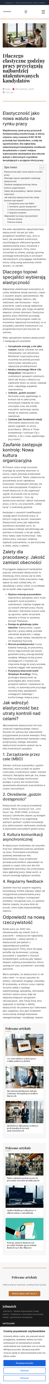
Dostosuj (24, 1370)
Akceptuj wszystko (24, 1363)
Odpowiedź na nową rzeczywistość (21, 216)
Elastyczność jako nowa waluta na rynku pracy (23, 173)
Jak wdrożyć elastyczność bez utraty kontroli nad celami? (21, 199)
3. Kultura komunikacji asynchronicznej (23, 209)
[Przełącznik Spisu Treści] (40, 167)
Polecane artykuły (14, 219)
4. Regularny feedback (16, 213)
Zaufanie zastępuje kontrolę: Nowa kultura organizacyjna (20, 186)
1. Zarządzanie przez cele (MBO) (20, 203)
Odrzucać (24, 1378)
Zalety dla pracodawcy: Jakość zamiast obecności (22, 192)
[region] (24, 1355)
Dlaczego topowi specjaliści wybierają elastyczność (22, 179)
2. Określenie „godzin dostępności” (22, 206)
